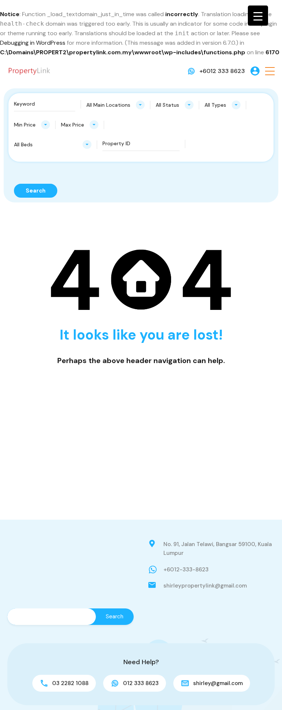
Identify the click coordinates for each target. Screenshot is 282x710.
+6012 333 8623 (222, 71)
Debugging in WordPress (32, 43)
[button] (270, 71)
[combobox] (115, 105)
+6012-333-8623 (186, 569)
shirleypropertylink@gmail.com (205, 585)
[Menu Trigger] (258, 16)
